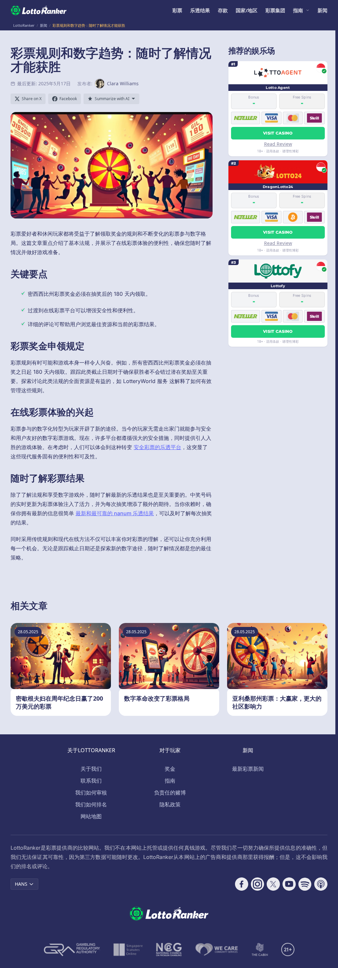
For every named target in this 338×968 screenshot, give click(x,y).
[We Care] (216, 949)
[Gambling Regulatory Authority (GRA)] (72, 949)
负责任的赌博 (170, 792)
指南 (298, 10)
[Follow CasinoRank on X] (273, 884)
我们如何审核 (91, 792)
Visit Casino (278, 133)
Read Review (278, 144)
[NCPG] (169, 949)
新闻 (322, 10)
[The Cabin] (260, 949)
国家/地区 (246, 10)
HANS (21, 884)
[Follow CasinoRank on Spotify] (305, 884)
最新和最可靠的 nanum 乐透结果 (115, 513)
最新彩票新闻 (248, 768)
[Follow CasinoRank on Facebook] (241, 884)
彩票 (177, 10)
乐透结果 (200, 10)
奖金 (170, 768)
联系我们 (91, 780)
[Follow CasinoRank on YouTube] (289, 884)
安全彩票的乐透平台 (157, 447)
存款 (223, 10)
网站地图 (91, 816)
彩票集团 (275, 10)
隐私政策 (170, 804)
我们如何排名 (91, 804)
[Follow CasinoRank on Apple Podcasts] (320, 884)
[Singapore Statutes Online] (128, 949)
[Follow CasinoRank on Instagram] (257, 884)
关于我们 (91, 768)
